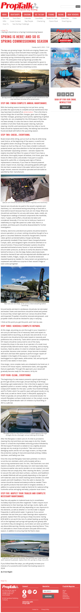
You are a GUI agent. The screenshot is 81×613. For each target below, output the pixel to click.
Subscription (66, 598)
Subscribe (65, 18)
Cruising (27, 14)
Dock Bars (16, 18)
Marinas (6, 18)
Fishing (51, 14)
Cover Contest (15, 21)
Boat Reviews (73, 14)
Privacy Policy (45, 609)
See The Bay (39, 14)
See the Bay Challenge (21, 24)
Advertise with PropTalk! (27, 602)
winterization (28, 112)
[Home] (19, 6)
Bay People (29, 21)
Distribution (66, 597)
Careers (65, 593)
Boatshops (15, 14)
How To (6, 24)
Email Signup (66, 21)
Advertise (65, 595)
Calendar (27, 18)
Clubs (75, 18)
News (4, 14)
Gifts (4, 21)
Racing (61, 14)
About (64, 590)
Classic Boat (53, 21)
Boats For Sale (52, 18)
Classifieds (39, 18)
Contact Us (35, 609)
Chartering (41, 21)
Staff (64, 592)
